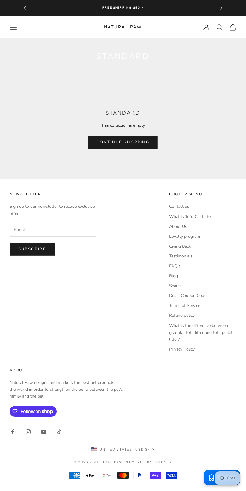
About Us (178, 226)
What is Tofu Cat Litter (190, 216)
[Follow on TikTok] (59, 432)
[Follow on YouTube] (44, 432)
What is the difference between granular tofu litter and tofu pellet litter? (200, 332)
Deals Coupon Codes (188, 295)
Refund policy (182, 315)
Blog (173, 276)
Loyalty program (184, 236)
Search (175, 286)
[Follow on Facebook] (13, 432)
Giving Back (180, 246)
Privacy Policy (182, 349)
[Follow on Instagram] (28, 432)
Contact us (179, 206)
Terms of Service (184, 305)
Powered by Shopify (148, 462)
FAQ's (175, 266)
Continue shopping (123, 142)
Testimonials (181, 256)
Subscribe (32, 249)
